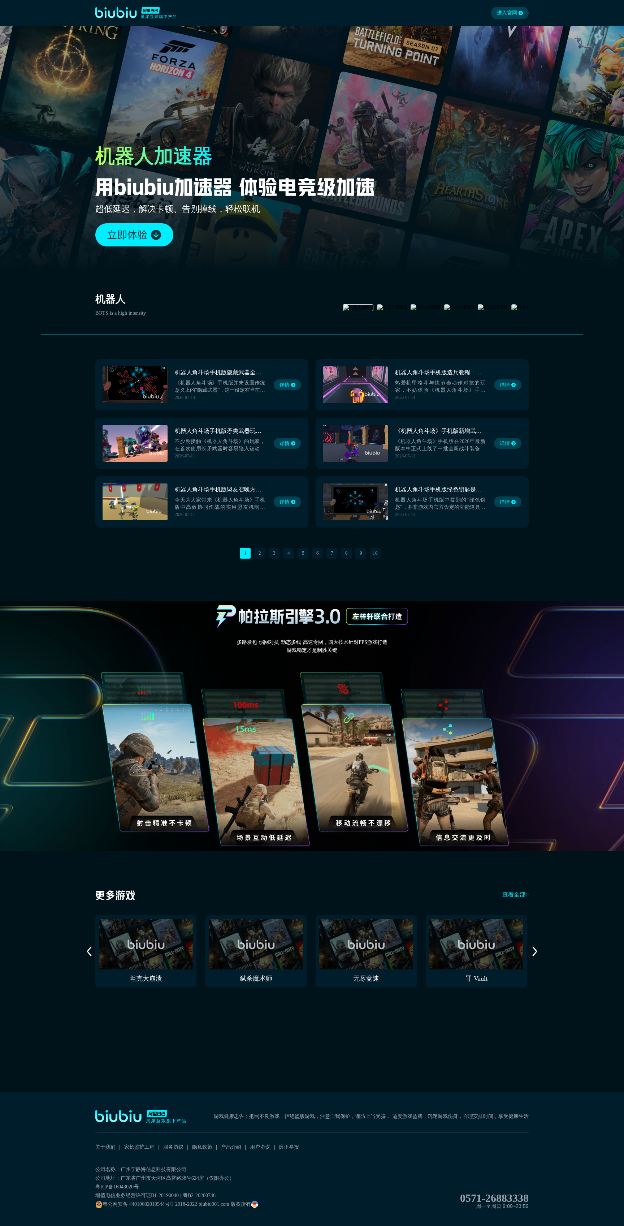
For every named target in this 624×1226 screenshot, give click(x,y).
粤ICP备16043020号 (117, 1187)
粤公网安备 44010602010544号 (136, 1204)
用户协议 (260, 1147)
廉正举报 (289, 1147)
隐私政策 (202, 1147)
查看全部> (515, 894)
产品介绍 (231, 1147)
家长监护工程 (139, 1147)
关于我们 (105, 1147)
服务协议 (173, 1147)
